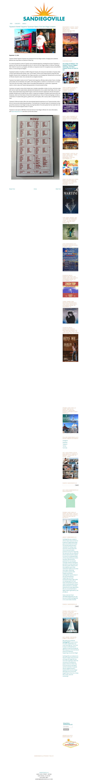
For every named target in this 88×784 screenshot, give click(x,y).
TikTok (64, 446)
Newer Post (12, 189)
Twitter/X (65, 444)
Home (35, 189)
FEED (11, 23)
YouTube (65, 448)
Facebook (65, 442)
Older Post (58, 189)
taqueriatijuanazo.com (16, 111)
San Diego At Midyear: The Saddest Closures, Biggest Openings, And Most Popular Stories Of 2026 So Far (70, 67)
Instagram (65, 440)
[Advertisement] (71, 384)
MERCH (24, 23)
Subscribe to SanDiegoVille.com (67, 724)
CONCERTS (17, 23)
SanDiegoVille (44, 772)
